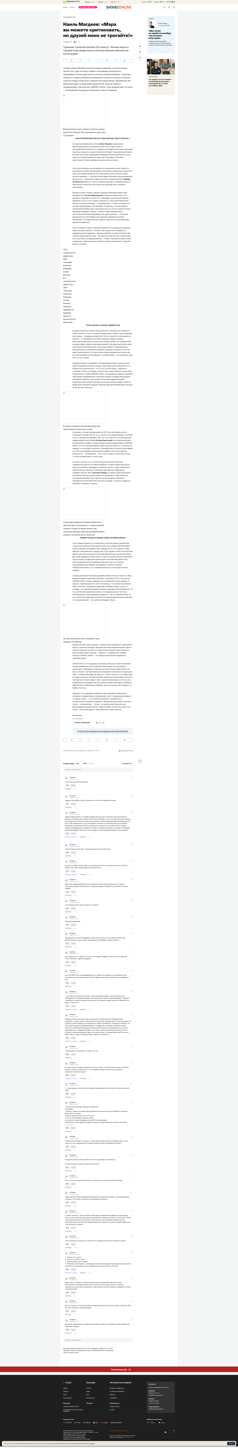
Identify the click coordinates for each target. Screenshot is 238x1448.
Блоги (65, 1394)
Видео (88, 1391)
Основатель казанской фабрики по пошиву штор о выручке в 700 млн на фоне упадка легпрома (153, 45)
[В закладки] (140, 52)
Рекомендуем (153, 76)
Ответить (68, 789)
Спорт (68, 1382)
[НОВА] (88, 8)
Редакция (66, 1403)
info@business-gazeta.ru (156, 1395)
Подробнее (91, 1443)
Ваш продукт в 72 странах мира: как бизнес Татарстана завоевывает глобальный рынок (160, 82)
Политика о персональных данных (119, 1430)
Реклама (89, 1403)
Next (173, 51)
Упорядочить (127, 763)
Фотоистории (90, 1398)
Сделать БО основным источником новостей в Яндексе (102, 731)
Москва (156, 2)
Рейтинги (112, 1394)
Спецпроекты (114, 1403)
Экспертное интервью (120, 1382)
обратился (119, 470)
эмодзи (73, 785)
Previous (149, 51)
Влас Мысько (77, 715)
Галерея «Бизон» (115, 1406)
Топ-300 (112, 1409)
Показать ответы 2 (71, 837)
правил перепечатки (128, 1437)
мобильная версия (116, 1422)
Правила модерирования (71, 1352)
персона (151, 18)
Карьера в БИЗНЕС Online (71, 1406)
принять (231, 1443)
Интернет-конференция (117, 1388)
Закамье (72, 7)
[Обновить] (140, 760)
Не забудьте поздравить (117, 1391)
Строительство (70, 17)
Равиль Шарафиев (156, 23)
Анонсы (88, 1388)
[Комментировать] (140, 46)
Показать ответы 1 (71, 874)
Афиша (65, 1388)
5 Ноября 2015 (67, 42)
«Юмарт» (153, 25)
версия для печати (127, 750)
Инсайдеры (113, 1398)
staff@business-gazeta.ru (156, 1409)
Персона (65, 1391)
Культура (90, 1382)
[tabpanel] (154, 34)
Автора (91, 763)
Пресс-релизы (67, 1398)
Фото (88, 1394)
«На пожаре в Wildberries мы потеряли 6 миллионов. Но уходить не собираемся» (153, 36)
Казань (144, 2)
